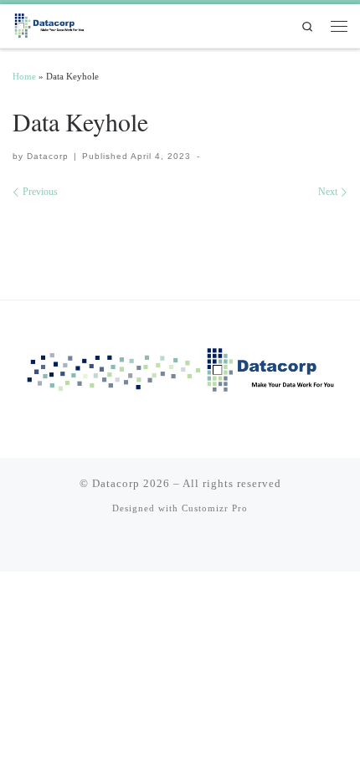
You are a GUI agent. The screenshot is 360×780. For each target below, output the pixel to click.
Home (24, 76)
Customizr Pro (215, 508)
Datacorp (48, 156)
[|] (50, 23)
